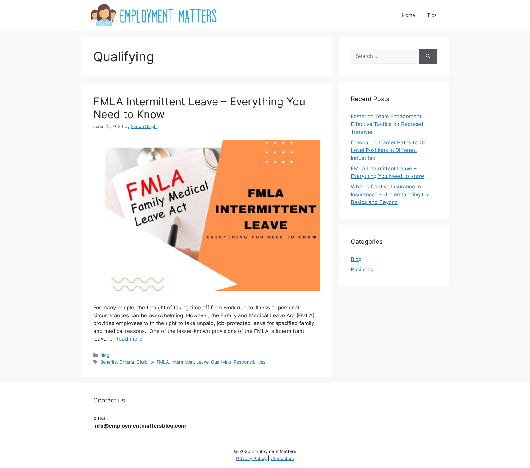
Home (408, 15)
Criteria (126, 361)
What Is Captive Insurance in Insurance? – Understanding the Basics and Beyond (390, 194)
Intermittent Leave (190, 361)
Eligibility (145, 361)
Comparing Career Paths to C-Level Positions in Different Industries (388, 150)
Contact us (282, 458)
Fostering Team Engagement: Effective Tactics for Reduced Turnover (387, 124)
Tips (432, 15)
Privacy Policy (251, 458)
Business (362, 269)
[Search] (428, 56)
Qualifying (221, 361)
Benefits (108, 361)
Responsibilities (250, 361)
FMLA (163, 361)
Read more (128, 339)
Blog (104, 355)
